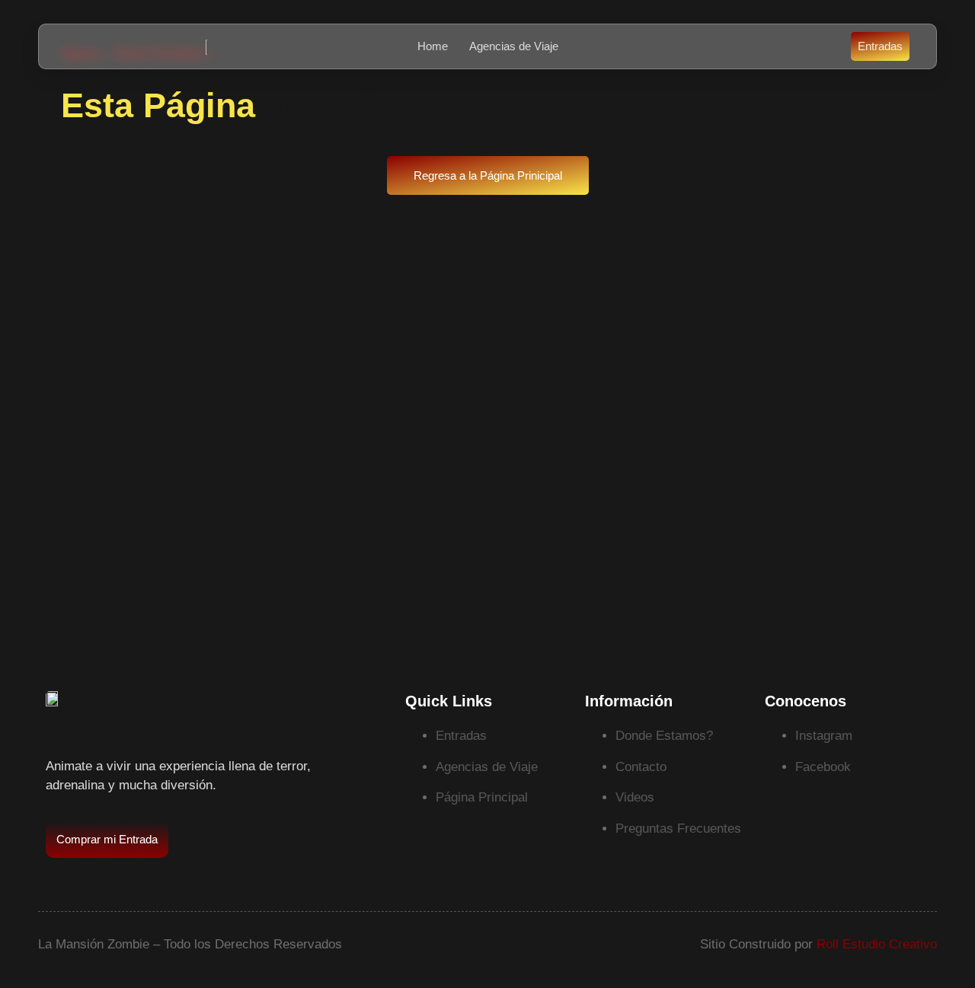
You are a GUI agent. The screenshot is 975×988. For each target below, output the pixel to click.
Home (432, 46)
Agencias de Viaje (513, 46)
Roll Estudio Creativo (877, 944)
